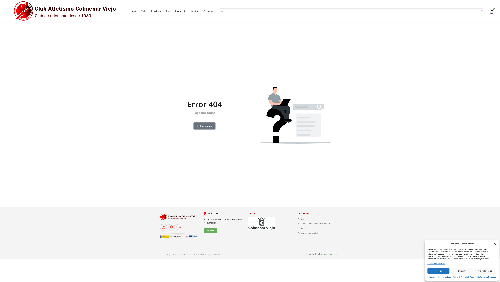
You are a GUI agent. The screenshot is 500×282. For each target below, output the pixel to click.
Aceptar (438, 271)
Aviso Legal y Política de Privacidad (456, 277)
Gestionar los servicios (436, 264)
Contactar (210, 230)
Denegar (461, 271)
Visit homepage (204, 126)
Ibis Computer (333, 254)
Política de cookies (434, 277)
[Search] (482, 11)
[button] (494, 243)
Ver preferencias (485, 271)
